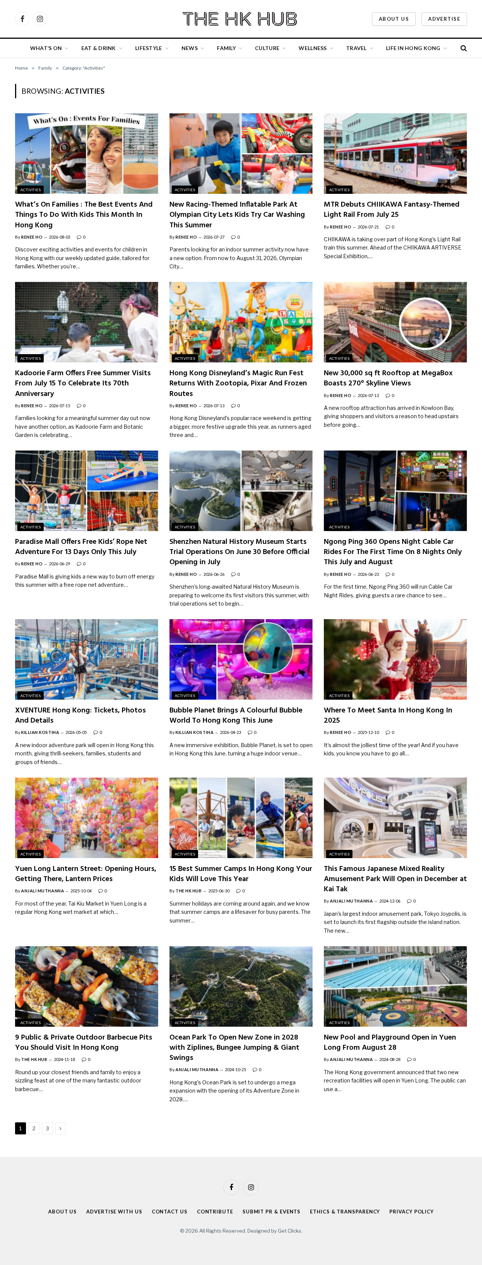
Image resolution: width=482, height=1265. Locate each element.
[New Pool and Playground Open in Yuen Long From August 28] (395, 986)
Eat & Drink (98, 48)
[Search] (463, 48)
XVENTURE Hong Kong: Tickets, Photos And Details (80, 716)
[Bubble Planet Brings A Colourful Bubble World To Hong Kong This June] (241, 659)
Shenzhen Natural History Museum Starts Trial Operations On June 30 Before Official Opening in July (239, 552)
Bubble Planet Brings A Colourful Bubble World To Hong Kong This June (235, 716)
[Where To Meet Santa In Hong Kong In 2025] (395, 659)
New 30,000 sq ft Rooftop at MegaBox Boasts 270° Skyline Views (388, 378)
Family (226, 48)
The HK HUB (188, 890)
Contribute (215, 1212)
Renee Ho (32, 236)
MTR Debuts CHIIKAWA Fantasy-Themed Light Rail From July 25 (391, 210)
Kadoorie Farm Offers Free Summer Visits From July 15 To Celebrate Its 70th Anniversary (83, 383)
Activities (30, 189)
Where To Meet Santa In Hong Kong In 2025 (388, 716)
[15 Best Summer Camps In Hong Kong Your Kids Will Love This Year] (241, 818)
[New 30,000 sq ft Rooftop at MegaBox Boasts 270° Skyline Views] (395, 322)
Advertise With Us (114, 1212)
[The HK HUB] (240, 19)
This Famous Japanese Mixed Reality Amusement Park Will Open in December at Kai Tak (395, 879)
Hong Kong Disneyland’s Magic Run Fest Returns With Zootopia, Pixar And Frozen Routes (238, 383)
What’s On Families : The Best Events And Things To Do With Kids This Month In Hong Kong (84, 215)
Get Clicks (289, 1231)
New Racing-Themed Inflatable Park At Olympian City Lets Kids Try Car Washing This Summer (237, 215)
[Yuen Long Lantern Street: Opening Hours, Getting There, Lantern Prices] (86, 818)
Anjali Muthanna (42, 890)
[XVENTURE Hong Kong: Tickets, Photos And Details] (86, 659)
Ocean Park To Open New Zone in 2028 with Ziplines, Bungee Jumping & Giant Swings (234, 1048)
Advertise (444, 19)
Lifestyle (148, 48)
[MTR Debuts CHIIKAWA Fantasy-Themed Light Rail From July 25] (395, 153)
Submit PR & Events (271, 1212)
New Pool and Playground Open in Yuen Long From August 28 (390, 1043)
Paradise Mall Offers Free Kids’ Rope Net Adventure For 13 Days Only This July (81, 547)
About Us (394, 19)
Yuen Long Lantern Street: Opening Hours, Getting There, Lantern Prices (85, 874)
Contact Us (170, 1212)
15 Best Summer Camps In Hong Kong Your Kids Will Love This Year (240, 874)
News (190, 48)
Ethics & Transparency (345, 1212)
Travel (356, 48)
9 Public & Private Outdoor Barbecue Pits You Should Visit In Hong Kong (83, 1043)
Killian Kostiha (40, 732)
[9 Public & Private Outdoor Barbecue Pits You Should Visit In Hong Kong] (86, 986)
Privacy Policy (411, 1212)
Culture (267, 48)
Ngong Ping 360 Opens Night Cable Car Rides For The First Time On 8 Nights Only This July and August (393, 552)
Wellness (312, 48)
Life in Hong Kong (413, 48)
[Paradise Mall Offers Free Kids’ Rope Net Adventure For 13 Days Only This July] (86, 491)
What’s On (46, 48)
